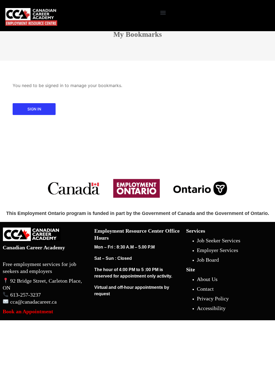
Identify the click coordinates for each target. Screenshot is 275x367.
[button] (162, 12)
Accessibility (211, 308)
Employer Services (217, 250)
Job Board (208, 260)
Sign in (34, 109)
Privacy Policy (213, 298)
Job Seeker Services (218, 240)
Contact (205, 289)
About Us (207, 279)
